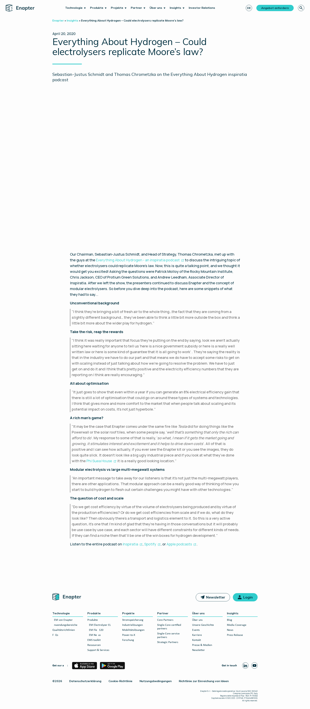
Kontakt (196, 640)
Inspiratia (130, 544)
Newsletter (215, 597)
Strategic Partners (167, 642)
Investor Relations (202, 8)
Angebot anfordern (275, 8)
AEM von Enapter (62, 620)
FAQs (55, 635)
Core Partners (165, 620)
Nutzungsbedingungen (156, 681)
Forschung (128, 640)
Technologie (74, 8)
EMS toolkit (94, 640)
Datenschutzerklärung (85, 681)
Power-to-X (128, 635)
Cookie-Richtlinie (120, 681)
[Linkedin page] (245, 665)
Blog (229, 620)
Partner (136, 8)
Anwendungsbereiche (64, 625)
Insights (175, 8)
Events (196, 630)
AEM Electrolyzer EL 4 (100, 625)
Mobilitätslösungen (133, 630)
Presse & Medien (202, 645)
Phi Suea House (99, 460)
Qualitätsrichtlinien (63, 630)
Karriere (197, 635)
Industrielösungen (132, 625)
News (230, 630)
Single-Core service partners (168, 635)
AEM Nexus (94, 635)
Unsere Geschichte (203, 625)
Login (248, 597)
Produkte (96, 8)
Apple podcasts (179, 544)
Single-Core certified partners (169, 627)
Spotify (150, 544)
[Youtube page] (254, 665)
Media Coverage (236, 625)
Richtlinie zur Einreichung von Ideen (204, 681)
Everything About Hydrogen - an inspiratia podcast (138, 260)
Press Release (235, 635)
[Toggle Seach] (301, 8)
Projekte (117, 8)
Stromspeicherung (132, 620)
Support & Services (98, 650)
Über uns (156, 8)
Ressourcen (94, 645)
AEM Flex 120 (95, 630)
